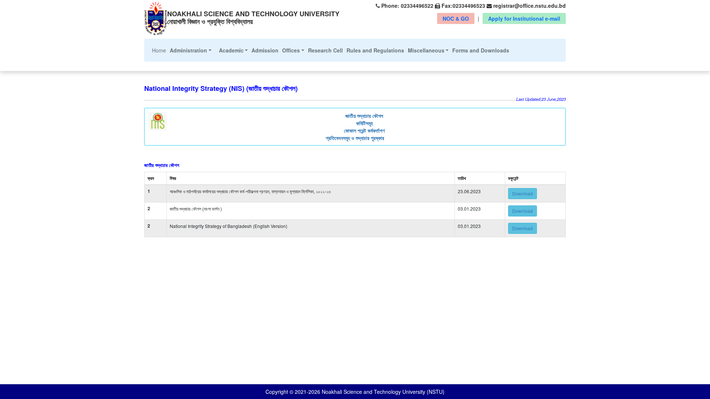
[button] (190, 50)
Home (160, 50)
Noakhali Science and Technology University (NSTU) (382, 391)
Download (522, 193)
